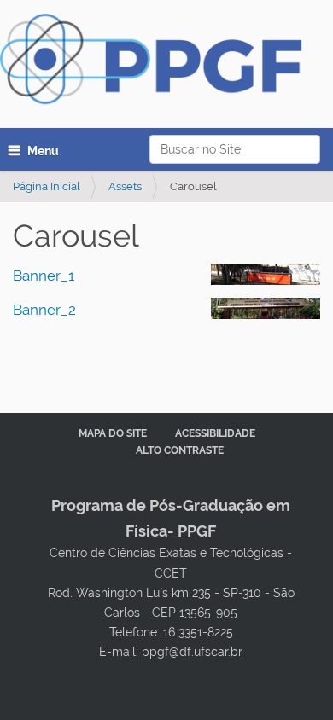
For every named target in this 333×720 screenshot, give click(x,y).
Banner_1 (43, 275)
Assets (125, 186)
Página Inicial (46, 186)
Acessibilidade (215, 433)
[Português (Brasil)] (160, 64)
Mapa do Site (113, 433)
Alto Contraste (180, 450)
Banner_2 (44, 309)
